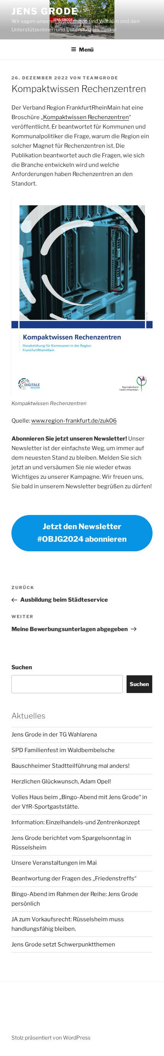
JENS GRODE (44, 11)
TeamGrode (100, 78)
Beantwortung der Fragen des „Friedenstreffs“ (74, 878)
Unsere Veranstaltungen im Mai (54, 862)
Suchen (21, 667)
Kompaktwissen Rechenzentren (86, 117)
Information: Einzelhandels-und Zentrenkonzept (75, 822)
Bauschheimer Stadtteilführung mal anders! (70, 765)
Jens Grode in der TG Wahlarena (54, 734)
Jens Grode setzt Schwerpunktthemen (63, 944)
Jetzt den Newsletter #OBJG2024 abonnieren (82, 533)
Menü (86, 49)
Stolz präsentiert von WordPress (50, 1037)
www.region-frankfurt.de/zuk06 (74, 420)
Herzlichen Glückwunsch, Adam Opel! (61, 781)
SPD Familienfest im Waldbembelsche (63, 750)
